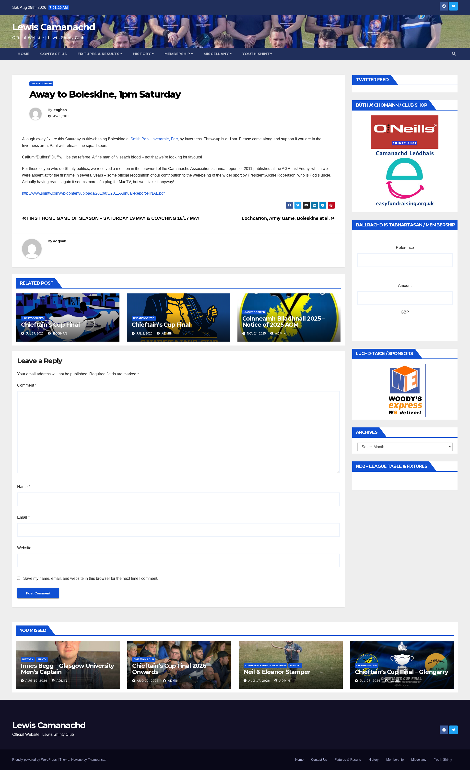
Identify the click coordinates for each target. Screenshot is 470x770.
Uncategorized (41, 83)
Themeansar (96, 759)
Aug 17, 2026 (259, 680)
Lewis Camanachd (53, 27)
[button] (454, 54)
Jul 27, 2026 (370, 680)
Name (23, 487)
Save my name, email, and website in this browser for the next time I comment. (90, 578)
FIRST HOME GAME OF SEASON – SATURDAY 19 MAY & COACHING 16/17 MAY (113, 218)
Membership (177, 54)
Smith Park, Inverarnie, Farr (154, 139)
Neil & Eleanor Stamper (277, 671)
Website (24, 548)
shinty (42, 659)
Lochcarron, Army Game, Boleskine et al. (286, 218)
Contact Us (53, 54)
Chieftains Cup (144, 659)
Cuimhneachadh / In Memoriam (265, 665)
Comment (26, 385)
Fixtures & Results (98, 54)
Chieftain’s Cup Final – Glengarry (401, 671)
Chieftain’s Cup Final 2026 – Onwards (171, 668)
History (142, 54)
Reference (405, 248)
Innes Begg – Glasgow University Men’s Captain (67, 668)
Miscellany (216, 54)
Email (23, 517)
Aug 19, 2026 (36, 680)
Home (23, 54)
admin (167, 333)
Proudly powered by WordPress (35, 759)
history (27, 659)
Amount (404, 285)
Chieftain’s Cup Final (50, 324)
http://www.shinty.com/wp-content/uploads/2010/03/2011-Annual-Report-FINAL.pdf (93, 193)
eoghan (60, 110)
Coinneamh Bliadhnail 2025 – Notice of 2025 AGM (283, 321)
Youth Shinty (257, 54)
